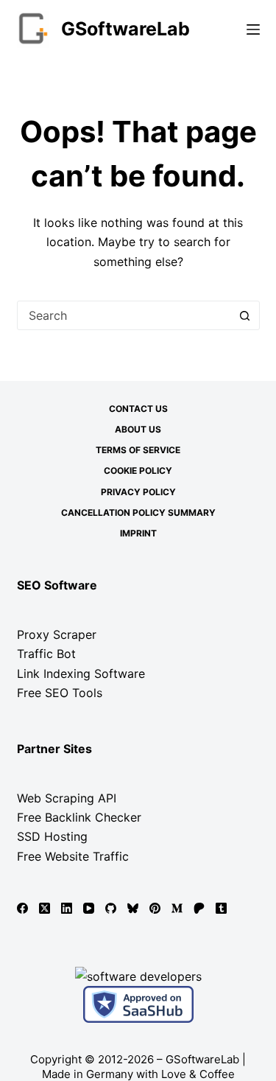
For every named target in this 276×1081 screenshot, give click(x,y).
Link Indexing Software (81, 673)
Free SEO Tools (59, 692)
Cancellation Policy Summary (138, 512)
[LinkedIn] (66, 908)
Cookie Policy (138, 470)
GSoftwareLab (125, 29)
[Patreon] (199, 908)
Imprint (138, 533)
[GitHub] (110, 908)
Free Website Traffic (73, 856)
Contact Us (138, 408)
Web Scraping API (66, 798)
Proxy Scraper (56, 634)
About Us (138, 429)
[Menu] (253, 29)
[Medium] (177, 908)
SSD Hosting (52, 836)
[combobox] (124, 315)
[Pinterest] (154, 908)
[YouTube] (88, 908)
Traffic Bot (46, 653)
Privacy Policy (138, 491)
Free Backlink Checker (79, 817)
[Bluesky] (132, 908)
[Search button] (245, 315)
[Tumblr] (221, 908)
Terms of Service (138, 449)
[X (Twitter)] (44, 908)
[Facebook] (22, 908)
